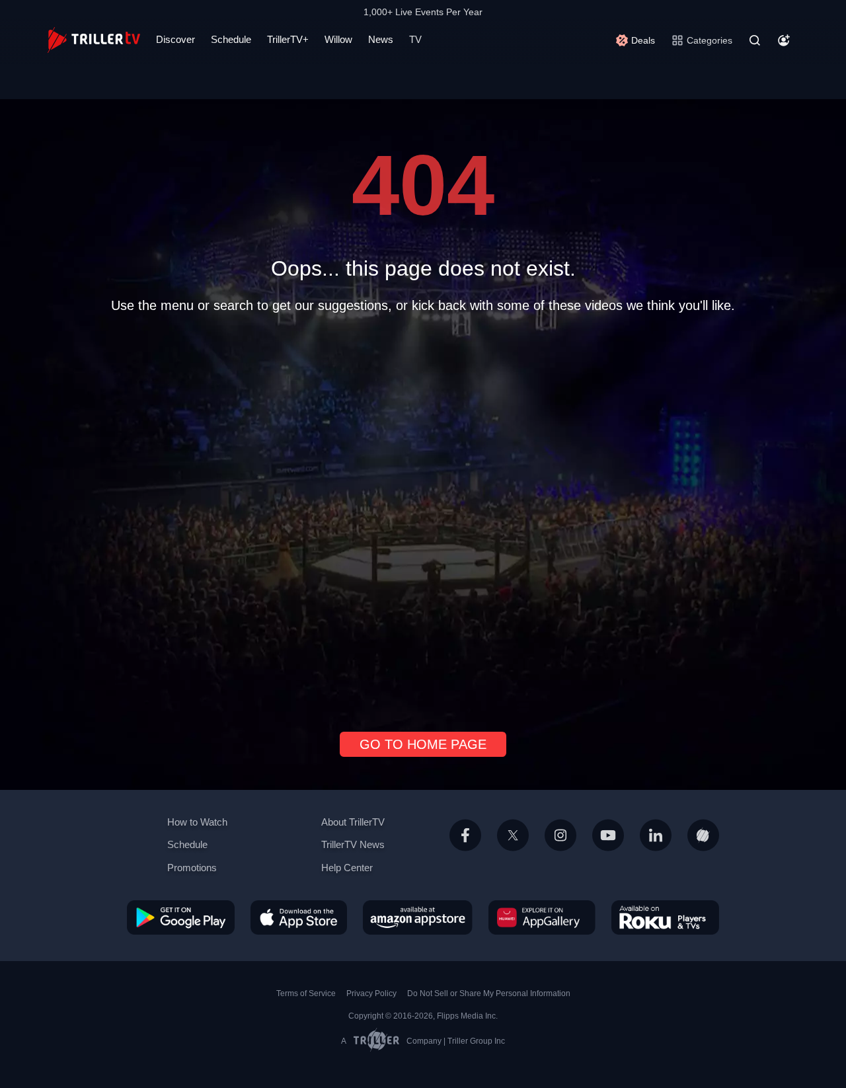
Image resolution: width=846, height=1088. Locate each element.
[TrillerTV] (94, 40)
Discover (175, 39)
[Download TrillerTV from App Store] (298, 917)
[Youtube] (608, 850)
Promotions (192, 867)
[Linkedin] (656, 850)
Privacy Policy (371, 993)
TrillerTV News (353, 844)
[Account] (783, 40)
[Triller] (703, 850)
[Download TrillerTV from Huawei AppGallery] (542, 917)
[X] (513, 850)
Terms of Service (306, 993)
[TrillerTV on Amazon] (418, 917)
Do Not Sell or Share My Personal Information (488, 993)
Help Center (347, 867)
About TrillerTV (353, 822)
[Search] (754, 40)
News (380, 39)
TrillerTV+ (288, 39)
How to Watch (197, 822)
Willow (338, 39)
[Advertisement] (423, 517)
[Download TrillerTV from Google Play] (181, 917)
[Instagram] (560, 850)
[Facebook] (465, 850)
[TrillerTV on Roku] (665, 917)
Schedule (231, 39)
